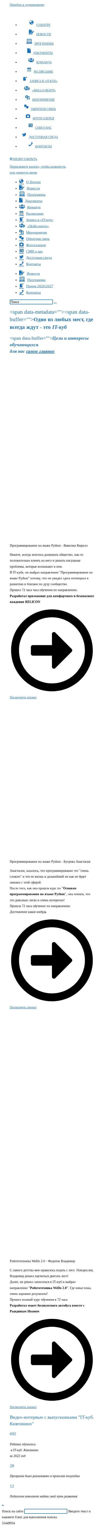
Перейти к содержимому (27, 5)
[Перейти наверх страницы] (3, 1505)
